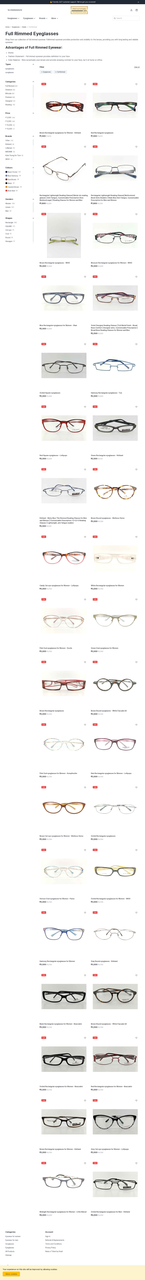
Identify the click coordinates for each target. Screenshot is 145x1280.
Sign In (47, 1236)
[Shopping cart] (137, 10)
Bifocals (9, 93)
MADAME (10, 152)
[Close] (138, 2)
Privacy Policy (50, 1248)
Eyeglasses (16, 27)
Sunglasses (9, 1244)
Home (7, 27)
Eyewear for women (13, 1236)
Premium (10, 97)
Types (8, 64)
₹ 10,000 (10, 125)
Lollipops (10, 148)
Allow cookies (11, 1274)
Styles (24, 27)
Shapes (8, 218)
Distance (10, 90)
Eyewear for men (11, 1240)
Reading (10, 105)
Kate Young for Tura (14, 155)
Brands (8, 136)
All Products (9, 1251)
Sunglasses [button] (12, 18)
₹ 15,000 (10, 129)
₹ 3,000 (10, 117)
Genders (9, 199)
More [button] (53, 18)
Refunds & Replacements (54, 1240)
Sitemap (8, 1255)
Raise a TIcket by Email (54, 1251)
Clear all (137, 67)
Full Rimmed (11, 86)
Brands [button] (42, 18)
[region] (19, 71)
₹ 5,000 (10, 121)
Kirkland (9, 144)
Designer (10, 101)
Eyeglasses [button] (28, 18)
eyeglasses (9, 69)
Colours (8, 167)
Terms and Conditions (53, 1244)
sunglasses (9, 72)
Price (7, 113)
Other (9, 140)
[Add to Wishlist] (85, 84)
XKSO (8, 159)
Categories (10, 82)
